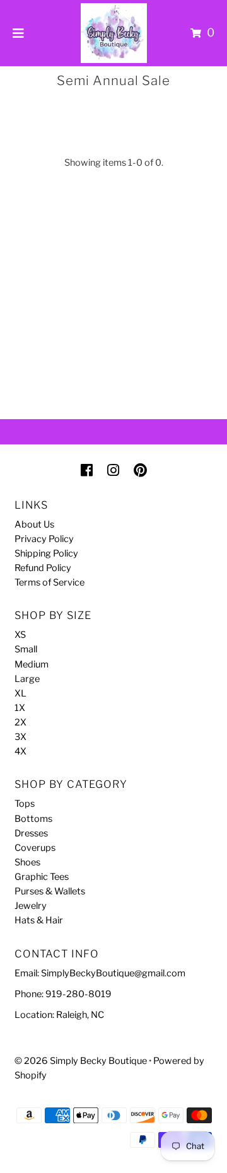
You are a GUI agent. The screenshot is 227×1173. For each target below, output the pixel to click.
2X (20, 722)
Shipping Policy (46, 553)
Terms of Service (49, 582)
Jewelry (31, 905)
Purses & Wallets (50, 891)
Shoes (27, 862)
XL (20, 693)
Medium (32, 664)
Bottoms (33, 818)
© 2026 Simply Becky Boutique (81, 1060)
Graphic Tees (42, 876)
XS (20, 634)
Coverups (35, 847)
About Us (34, 524)
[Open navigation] (18, 33)
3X (20, 737)
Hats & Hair (39, 920)
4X (20, 751)
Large (27, 679)
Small (26, 649)
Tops (25, 803)
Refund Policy (43, 568)
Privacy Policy (44, 539)
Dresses (31, 833)
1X (20, 708)
